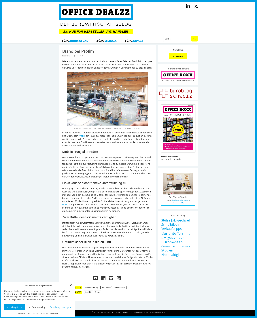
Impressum (54, 313)
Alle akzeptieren (14, 307)
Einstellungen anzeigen (60, 307)
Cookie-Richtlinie (24, 313)
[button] (70, 285)
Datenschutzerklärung (40, 313)
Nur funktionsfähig (36, 307)
